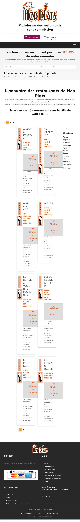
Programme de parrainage (52, 478)
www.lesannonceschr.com (44, 516)
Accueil (6, 77)
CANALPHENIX (53, 514)
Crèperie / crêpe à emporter (66, 159)
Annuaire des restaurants (20, 77)
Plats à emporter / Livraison (67, 139)
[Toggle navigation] (75, 45)
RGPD (8, 498)
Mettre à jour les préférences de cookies (19, 504)
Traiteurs (66, 168)
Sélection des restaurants (39, 77)
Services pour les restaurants (53, 475)
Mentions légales (11, 501)
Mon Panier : (51, 37)
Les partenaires (49, 472)
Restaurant (67, 165)
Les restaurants (49, 466)
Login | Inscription (33, 37)
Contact (46, 481)
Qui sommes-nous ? (50, 469)
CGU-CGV (9, 495)
